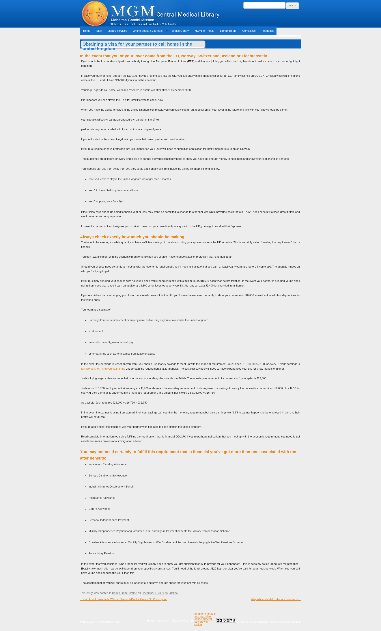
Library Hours (228, 30)
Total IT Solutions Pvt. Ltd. (285, 621)
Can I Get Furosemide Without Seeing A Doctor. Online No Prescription (123, 599)
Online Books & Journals (147, 30)
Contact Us (249, 30)
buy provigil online (201, 623)
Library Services (117, 30)
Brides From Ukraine (124, 593)
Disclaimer (163, 620)
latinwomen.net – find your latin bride (103, 368)
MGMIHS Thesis (204, 30)
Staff (99, 30)
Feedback (268, 30)
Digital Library (180, 30)
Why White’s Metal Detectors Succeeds (276, 599)
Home (86, 30)
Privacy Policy (180, 620)
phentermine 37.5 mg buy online (205, 615)
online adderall (203, 619)
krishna (173, 593)
